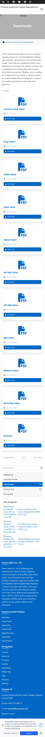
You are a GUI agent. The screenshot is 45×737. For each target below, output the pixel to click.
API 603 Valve (11, 305)
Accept (29, 733)
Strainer (8, 435)
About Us (17, 42)
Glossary (5, 679)
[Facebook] (14, 2)
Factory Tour (9, 489)
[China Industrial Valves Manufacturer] (19, 9)
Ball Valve (9, 337)
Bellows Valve (11, 370)
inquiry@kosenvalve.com (18, 708)
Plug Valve (9, 141)
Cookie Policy (40, 725)
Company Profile (10, 479)
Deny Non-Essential (10, 733)
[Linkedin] (25, 2)
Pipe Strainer (7, 641)
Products (5, 660)
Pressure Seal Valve (14, 109)
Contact (5, 652)
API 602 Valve (11, 272)
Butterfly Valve (12, 403)
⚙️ (41, 733)
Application (6, 668)
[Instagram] (30, 2)
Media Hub (6, 672)
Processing (8, 494)
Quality (5, 664)
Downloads (28, 42)
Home (7, 42)
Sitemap (5, 683)
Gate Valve (9, 207)
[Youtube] (19, 2)
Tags (4, 675)
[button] (41, 9)
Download (11, 119)
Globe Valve (10, 174)
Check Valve (10, 239)
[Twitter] (8, 2)
